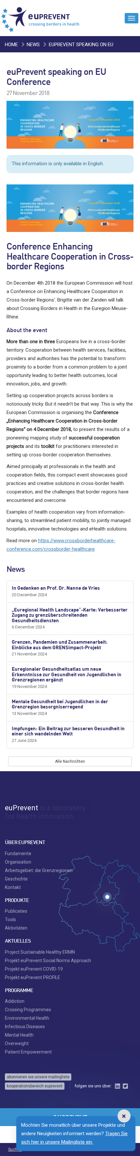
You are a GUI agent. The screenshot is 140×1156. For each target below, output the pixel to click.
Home (11, 44)
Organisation (18, 862)
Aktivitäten (16, 928)
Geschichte (16, 878)
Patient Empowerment (28, 1052)
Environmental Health (27, 1018)
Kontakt (13, 887)
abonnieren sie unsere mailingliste (38, 1077)
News (33, 44)
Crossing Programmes (28, 1009)
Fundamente (18, 853)
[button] (123, 1115)
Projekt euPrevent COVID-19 (34, 969)
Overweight (17, 1043)
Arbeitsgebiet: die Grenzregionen (39, 870)
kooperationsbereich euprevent (35, 1086)
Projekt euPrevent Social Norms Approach (48, 960)
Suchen (15, 1149)
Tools (10, 919)
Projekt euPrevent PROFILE (32, 977)
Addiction (14, 1001)
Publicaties (16, 911)
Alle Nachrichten (70, 761)
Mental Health (19, 1035)
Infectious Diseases (25, 1026)
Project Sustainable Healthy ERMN (40, 952)
